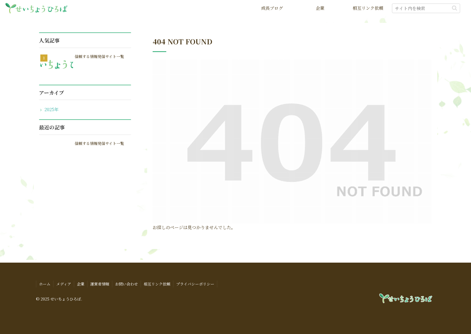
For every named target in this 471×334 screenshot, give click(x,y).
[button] (454, 8)
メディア (63, 284)
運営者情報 (99, 284)
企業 (80, 284)
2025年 (51, 109)
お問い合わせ (126, 284)
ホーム (44, 284)
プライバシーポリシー (195, 284)
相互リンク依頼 (157, 284)
